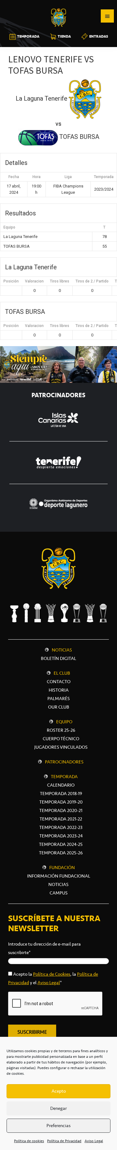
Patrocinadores (64, 762)
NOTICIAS (58, 884)
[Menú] (107, 16)
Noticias (62, 650)
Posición (11, 281)
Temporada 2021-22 (61, 819)
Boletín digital (58, 658)
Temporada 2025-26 (61, 853)
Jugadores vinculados (61, 747)
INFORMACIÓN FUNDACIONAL (58, 876)
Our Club (58, 707)
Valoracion (34, 281)
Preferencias (58, 1125)
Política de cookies (29, 1141)
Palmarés (58, 698)
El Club (62, 673)
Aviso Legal (94, 1141)
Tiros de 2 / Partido (92, 281)
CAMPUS (59, 893)
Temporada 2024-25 (61, 844)
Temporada (64, 776)
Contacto (59, 681)
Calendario (61, 785)
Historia (59, 690)
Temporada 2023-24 (61, 836)
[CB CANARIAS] (58, 4)
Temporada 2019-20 (61, 802)
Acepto (58, 1091)
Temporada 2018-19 (61, 793)
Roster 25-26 (61, 730)
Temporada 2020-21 (60, 810)
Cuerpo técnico (61, 738)
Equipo (64, 721)
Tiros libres (59, 281)
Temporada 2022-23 (60, 827)
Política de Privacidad (64, 1141)
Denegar (58, 1108)
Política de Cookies (51, 974)
